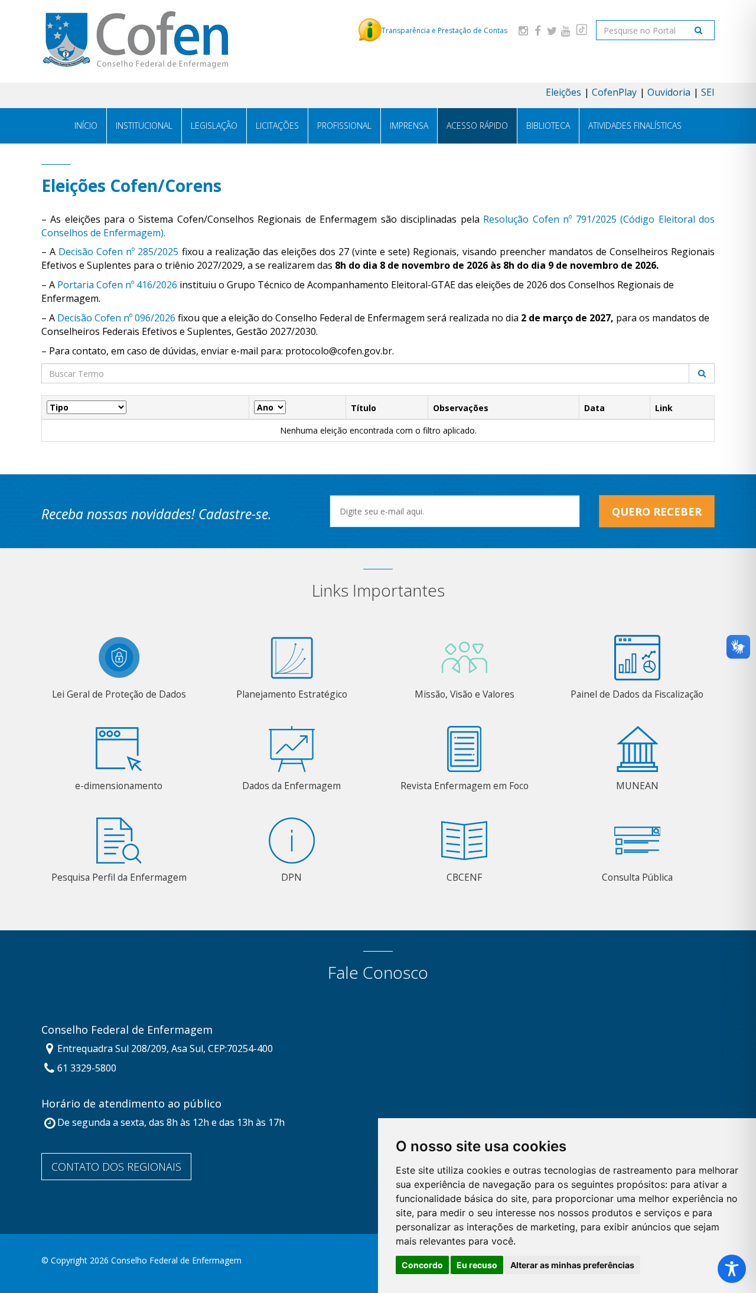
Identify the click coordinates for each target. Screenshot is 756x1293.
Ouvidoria (668, 92)
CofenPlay (614, 92)
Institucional (144, 125)
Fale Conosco (378, 972)
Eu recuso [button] (477, 1265)
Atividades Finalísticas (635, 125)
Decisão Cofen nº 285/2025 (118, 251)
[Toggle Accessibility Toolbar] (731, 1268)
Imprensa (409, 125)
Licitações (277, 125)
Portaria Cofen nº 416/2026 (117, 284)
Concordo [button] (422, 1265)
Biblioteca (548, 125)
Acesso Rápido (477, 125)
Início (85, 125)
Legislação (214, 125)
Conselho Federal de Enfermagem (127, 1030)
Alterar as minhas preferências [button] (572, 1265)
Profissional (344, 125)
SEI (708, 92)
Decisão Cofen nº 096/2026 (116, 317)
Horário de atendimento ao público (131, 1104)
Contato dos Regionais (116, 1167)
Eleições (563, 92)
